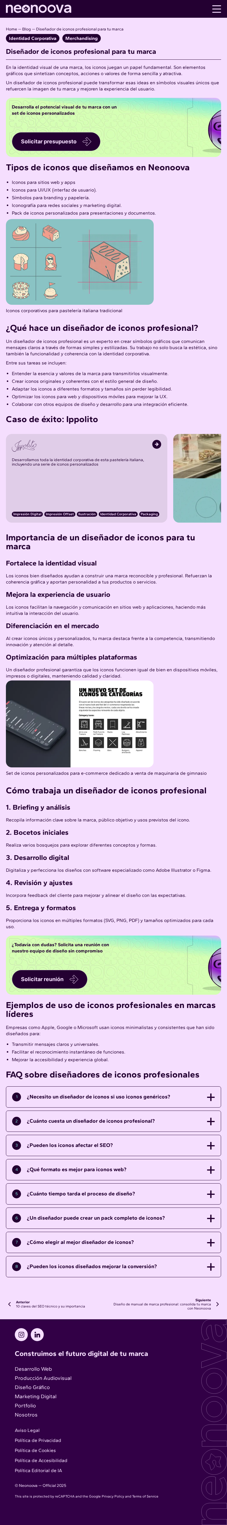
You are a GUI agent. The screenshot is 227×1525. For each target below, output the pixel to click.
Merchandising (81, 38)
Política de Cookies (35, 1450)
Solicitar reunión (42, 979)
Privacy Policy (113, 1496)
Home (11, 29)
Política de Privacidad (38, 1440)
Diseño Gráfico (32, 1387)
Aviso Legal (27, 1430)
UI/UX (44, 190)
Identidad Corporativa (32, 38)
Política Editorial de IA (38, 1470)
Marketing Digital (35, 1396)
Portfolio (25, 1405)
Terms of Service (145, 1496)
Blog (26, 29)
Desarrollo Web (33, 1369)
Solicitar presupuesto (49, 141)
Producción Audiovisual (43, 1378)
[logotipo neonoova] (38, 11)
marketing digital (102, 205)
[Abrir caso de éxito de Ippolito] (86, 449)
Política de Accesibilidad (41, 1460)
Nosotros (26, 1414)
